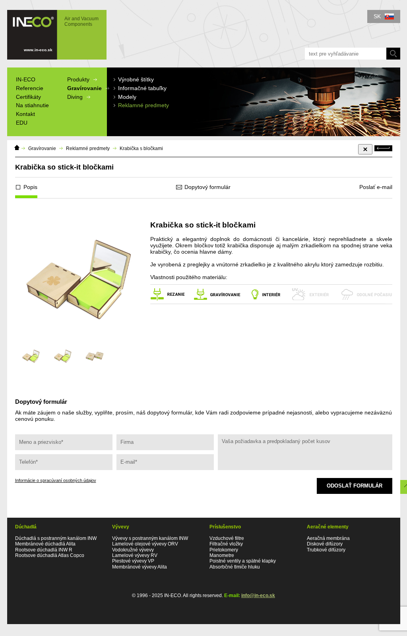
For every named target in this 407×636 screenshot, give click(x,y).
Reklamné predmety (88, 148)
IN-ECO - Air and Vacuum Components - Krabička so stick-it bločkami (53, 31)
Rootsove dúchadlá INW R (43, 550)
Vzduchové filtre (226, 538)
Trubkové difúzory (326, 550)
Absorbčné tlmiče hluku (234, 567)
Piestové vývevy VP (133, 561)
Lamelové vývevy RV (134, 555)
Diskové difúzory (325, 544)
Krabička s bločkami (141, 148)
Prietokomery (223, 550)
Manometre (221, 555)
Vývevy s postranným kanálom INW (150, 538)
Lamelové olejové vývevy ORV (145, 544)
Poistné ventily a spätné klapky (242, 561)
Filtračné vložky (226, 544)
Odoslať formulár (354, 486)
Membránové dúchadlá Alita (45, 544)
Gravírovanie (42, 148)
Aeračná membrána (328, 538)
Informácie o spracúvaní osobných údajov (55, 480)
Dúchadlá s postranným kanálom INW (56, 538)
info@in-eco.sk (258, 595)
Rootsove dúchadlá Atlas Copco (49, 555)
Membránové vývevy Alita (139, 567)
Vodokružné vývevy (133, 550)
